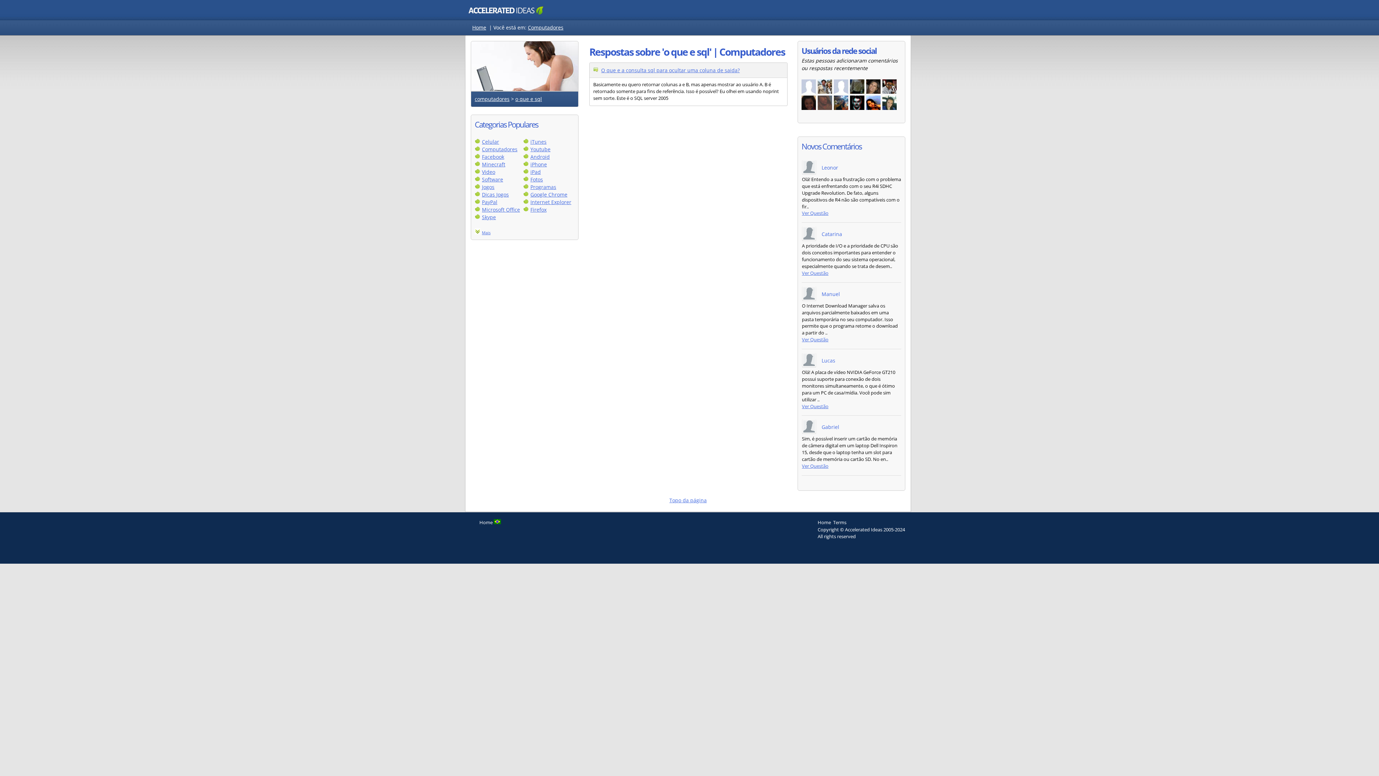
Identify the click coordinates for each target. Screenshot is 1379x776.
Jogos (488, 187)
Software (492, 179)
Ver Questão (815, 213)
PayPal (489, 202)
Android (540, 156)
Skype (489, 217)
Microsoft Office (501, 209)
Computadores (545, 27)
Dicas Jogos (495, 194)
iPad (535, 171)
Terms (839, 522)
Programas (543, 187)
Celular (490, 141)
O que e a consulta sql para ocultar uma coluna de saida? (670, 70)
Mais (486, 232)
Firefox (538, 209)
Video (488, 171)
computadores (492, 99)
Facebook (493, 156)
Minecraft (493, 164)
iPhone (538, 164)
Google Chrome (548, 194)
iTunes (538, 141)
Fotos (536, 179)
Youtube (540, 149)
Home (479, 27)
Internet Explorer (550, 202)
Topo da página (688, 500)
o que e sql (528, 99)
